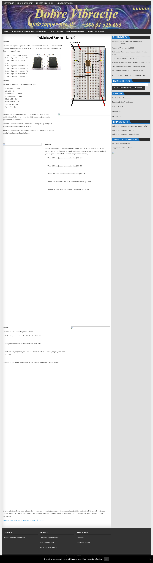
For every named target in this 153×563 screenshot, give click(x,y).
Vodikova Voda (117, 48)
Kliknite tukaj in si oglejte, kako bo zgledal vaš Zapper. (24, 520)
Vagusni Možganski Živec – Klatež (125, 62)
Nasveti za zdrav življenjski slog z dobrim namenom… (29, 31)
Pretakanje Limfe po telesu (122, 102)
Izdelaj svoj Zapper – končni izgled (125, 134)
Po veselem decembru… (121, 70)
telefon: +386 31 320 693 (96, 31)
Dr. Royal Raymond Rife (25, 3)
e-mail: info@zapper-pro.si (75, 31)
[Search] (149, 31)
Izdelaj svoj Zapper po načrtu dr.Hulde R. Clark (130, 126)
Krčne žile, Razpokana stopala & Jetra (126, 52)
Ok (106, 559)
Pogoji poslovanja (47, 542)
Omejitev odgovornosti (49, 538)
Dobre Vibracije (9, 3)
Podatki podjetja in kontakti (14, 538)
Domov (6, 31)
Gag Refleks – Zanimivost (121, 98)
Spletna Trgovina (57, 31)
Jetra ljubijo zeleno (119, 58)
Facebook (80, 538)
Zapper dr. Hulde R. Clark (44, 3)
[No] (150, 559)
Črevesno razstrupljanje (121, 67)
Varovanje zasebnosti (48, 547)
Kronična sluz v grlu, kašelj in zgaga (126, 41)
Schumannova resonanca (65, 3)
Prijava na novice (83, 542)
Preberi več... (117, 112)
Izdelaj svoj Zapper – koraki (56, 37)
